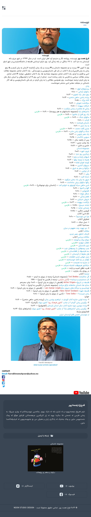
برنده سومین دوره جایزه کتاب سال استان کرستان (67, 305)
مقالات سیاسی (83, 237)
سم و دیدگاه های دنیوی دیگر (73, 288)
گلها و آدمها (84, 188)
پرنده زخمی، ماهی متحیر (79, 97)
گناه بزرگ (85, 100)
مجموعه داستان (83, 148)
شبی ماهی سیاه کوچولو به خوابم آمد (74, 185)
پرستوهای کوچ (83, 89)
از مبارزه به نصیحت (81, 262)
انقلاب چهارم (84, 242)
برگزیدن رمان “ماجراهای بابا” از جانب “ (70, 308)
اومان (87, 288)
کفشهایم (85, 191)
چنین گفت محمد (82, 128)
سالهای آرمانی (83, 91)
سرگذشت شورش (82, 103)
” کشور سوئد (43, 302)
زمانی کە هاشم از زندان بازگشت (76, 108)
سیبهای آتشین (83, 165)
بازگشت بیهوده (83, 202)
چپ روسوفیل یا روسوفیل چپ (76, 248)
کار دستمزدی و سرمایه (80, 279)
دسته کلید (85, 176)
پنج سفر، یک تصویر (81, 94)
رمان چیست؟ (83, 293)
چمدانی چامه (83, 208)
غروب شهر (85, 151)
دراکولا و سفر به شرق (81, 168)
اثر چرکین (85, 171)
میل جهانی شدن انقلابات (79, 257)
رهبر (87, 174)
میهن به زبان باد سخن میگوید (77, 179)
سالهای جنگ (84, 117)
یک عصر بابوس (83, 134)
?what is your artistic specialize (45, 365)
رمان (87, 86)
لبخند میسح (84, 205)
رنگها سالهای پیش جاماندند (78, 182)
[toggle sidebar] (4, 8)
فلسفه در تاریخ (83, 282)
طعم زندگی (84, 196)
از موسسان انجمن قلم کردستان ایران (74, 314)
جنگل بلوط (84, 193)
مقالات (86, 231)
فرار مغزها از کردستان (80, 254)
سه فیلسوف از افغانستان (79, 251)
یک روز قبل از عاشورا (80, 114)
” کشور (39, 308)
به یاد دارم (85, 125)
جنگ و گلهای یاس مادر (79, 131)
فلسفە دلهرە (84, 291)
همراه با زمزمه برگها (81, 159)
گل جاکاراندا (84, 276)
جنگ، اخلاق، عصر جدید (79, 234)
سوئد (34, 308)
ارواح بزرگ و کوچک (81, 240)
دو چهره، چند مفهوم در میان (75, 228)
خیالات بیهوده (83, 106)
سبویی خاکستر (83, 137)
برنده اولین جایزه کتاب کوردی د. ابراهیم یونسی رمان (66, 299)
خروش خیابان (83, 199)
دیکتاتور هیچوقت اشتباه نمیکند (76, 265)
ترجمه (86, 274)
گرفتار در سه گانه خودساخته (78, 259)
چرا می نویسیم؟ (82, 216)
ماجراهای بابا (84, 111)
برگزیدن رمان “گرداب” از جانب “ (74, 302)
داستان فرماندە (83, 123)
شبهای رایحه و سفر (81, 157)
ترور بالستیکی (83, 245)
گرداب (87, 120)
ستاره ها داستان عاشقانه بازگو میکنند (73, 285)
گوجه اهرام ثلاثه (82, 162)
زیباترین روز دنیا (82, 154)
